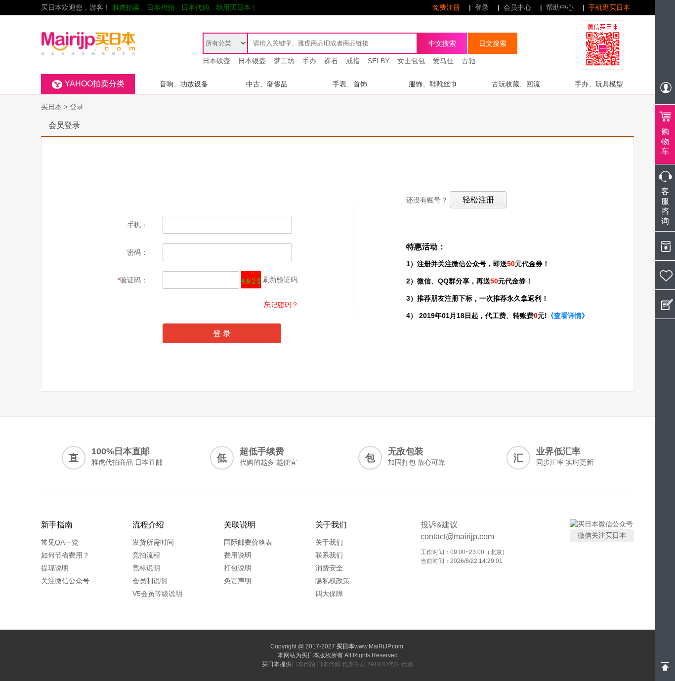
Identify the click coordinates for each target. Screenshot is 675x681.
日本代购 (328, 664)
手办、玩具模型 (599, 84)
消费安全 (329, 568)
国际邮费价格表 (248, 542)
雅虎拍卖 (354, 664)
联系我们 (329, 555)
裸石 (331, 61)
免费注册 (446, 7)
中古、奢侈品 (267, 84)
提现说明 (55, 568)
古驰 (468, 61)
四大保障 (329, 594)
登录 (482, 7)
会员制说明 (149, 581)
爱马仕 (443, 61)
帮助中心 (560, 7)
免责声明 (238, 581)
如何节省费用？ (65, 555)
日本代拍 (303, 664)
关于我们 (329, 542)
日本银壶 (252, 61)
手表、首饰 (350, 84)
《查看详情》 (568, 316)
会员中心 (517, 7)
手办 (309, 61)
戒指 (353, 61)
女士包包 (411, 61)
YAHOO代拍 (383, 664)
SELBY (378, 61)
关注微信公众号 (65, 581)
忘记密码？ (281, 305)
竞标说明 (146, 568)
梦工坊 (284, 61)
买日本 (51, 107)
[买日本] (88, 33)
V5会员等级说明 (157, 594)
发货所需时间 (153, 542)
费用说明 (238, 555)
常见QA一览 (60, 542)
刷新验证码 (280, 279)
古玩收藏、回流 (516, 84)
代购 (407, 664)
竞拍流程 (146, 555)
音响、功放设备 (184, 84)
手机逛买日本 (609, 7)
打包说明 (238, 568)
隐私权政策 (332, 581)
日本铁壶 (216, 61)
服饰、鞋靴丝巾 (433, 84)
